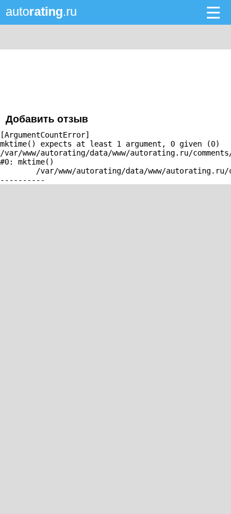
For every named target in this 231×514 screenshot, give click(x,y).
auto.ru (41, 11)
